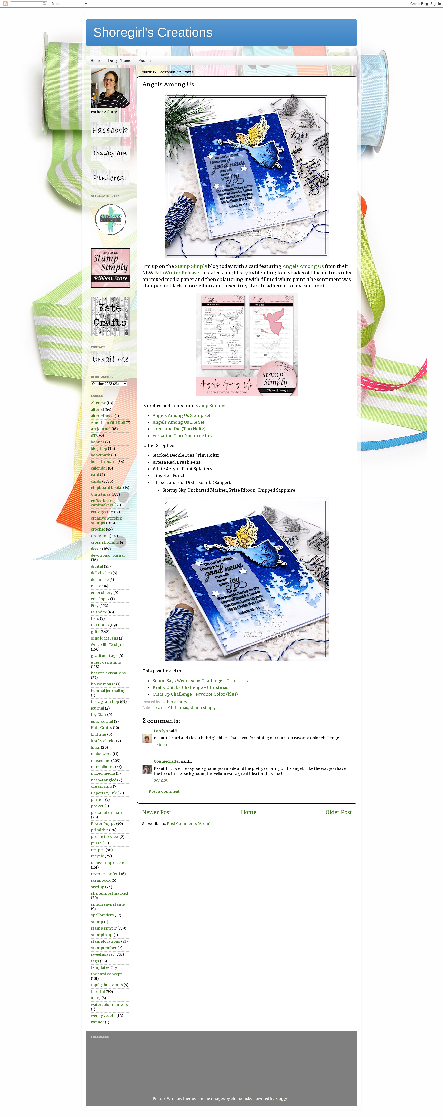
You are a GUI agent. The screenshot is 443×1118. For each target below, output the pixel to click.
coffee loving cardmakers (103, 502)
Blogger (282, 1098)
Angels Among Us (303, 266)
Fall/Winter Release (176, 273)
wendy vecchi (103, 1015)
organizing (101, 786)
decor (96, 549)
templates (100, 967)
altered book (102, 416)
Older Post (339, 812)
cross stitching (105, 542)
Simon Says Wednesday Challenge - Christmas (200, 680)
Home (95, 60)
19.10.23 (160, 745)
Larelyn (161, 730)
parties (97, 799)
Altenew (98, 403)
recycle (97, 856)
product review (105, 836)
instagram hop (105, 701)
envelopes (100, 599)
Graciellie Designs (108, 644)
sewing (97, 887)
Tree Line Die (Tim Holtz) (179, 428)
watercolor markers (109, 1004)
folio (95, 618)
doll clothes (101, 573)
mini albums (102, 767)
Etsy (95, 605)
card (95, 474)
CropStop (100, 536)
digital (97, 566)
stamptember (104, 948)
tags (95, 961)
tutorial (98, 991)
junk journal (102, 721)
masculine (100, 760)
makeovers (101, 754)
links (95, 747)
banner (97, 442)
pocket (97, 806)
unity (95, 998)
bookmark (100, 455)
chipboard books (106, 487)
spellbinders (102, 915)
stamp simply (203, 707)
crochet (98, 529)
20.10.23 (161, 780)
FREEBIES (100, 625)
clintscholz (241, 1098)
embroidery (102, 592)
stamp (97, 922)
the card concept (106, 974)
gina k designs (104, 638)
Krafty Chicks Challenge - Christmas (190, 687)
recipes (98, 849)
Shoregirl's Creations (153, 32)
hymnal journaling (108, 690)
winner (97, 1022)
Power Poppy (103, 823)
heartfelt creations (108, 673)
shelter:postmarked (109, 893)
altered (97, 409)
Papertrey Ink (104, 793)
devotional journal (108, 555)
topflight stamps (107, 985)
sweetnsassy (103, 954)
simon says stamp (108, 904)
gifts (95, 631)
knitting (98, 734)
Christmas (178, 707)
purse (96, 843)
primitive (99, 830)
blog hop (99, 448)
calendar (99, 468)
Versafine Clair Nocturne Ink (182, 435)
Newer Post (157, 812)
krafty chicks (103, 740)
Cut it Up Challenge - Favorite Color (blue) (195, 694)
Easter (97, 586)
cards (161, 707)
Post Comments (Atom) (189, 823)
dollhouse (100, 579)
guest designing (106, 662)
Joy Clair (98, 714)
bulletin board (104, 461)
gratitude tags (104, 655)
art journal (100, 429)
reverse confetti (105, 874)
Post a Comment (164, 791)
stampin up (102, 935)
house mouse (103, 684)
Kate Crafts (101, 727)
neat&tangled (103, 780)
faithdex (99, 612)
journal (97, 708)
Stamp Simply (191, 266)
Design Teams (119, 60)
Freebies (145, 60)
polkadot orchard (107, 812)
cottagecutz (102, 512)
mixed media (103, 773)
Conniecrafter (167, 761)
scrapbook (101, 880)
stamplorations (105, 941)
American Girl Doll (108, 422)
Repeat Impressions (110, 863)
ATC (94, 435)
